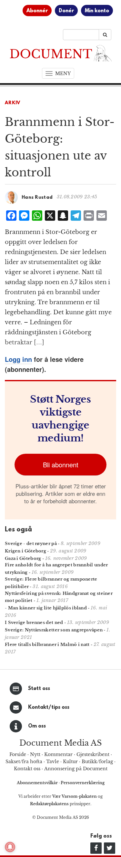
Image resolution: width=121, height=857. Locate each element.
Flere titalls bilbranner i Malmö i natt (47, 644)
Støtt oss (39, 689)
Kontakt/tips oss (48, 707)
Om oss (37, 726)
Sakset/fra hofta (23, 761)
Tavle (52, 761)
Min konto (97, 11)
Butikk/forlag (97, 761)
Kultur (70, 761)
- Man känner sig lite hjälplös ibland (46, 608)
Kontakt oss (27, 769)
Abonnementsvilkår (38, 782)
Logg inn (18, 359)
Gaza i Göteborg (23, 558)
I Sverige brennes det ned (34, 622)
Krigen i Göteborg (25, 551)
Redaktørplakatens (49, 803)
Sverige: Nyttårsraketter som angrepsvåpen (54, 630)
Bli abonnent (60, 464)
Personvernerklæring (83, 782)
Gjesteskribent (92, 754)
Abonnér (37, 11)
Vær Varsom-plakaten (74, 796)
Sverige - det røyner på (31, 543)
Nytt (35, 754)
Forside (17, 754)
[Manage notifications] (10, 847)
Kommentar (58, 754)
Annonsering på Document (75, 769)
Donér (66, 11)
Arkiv (12, 103)
